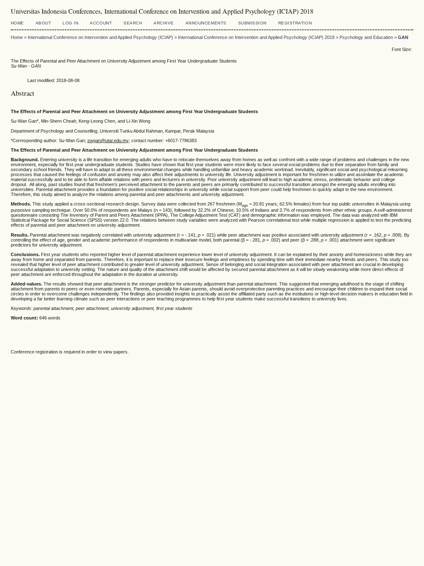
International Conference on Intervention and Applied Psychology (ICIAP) (100, 37)
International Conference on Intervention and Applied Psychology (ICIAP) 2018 (256, 37)
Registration (295, 23)
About (43, 23)
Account (101, 23)
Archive (164, 23)
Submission (252, 23)
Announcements (206, 23)
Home (17, 23)
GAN (403, 37)
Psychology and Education (366, 37)
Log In (70, 23)
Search (132, 23)
